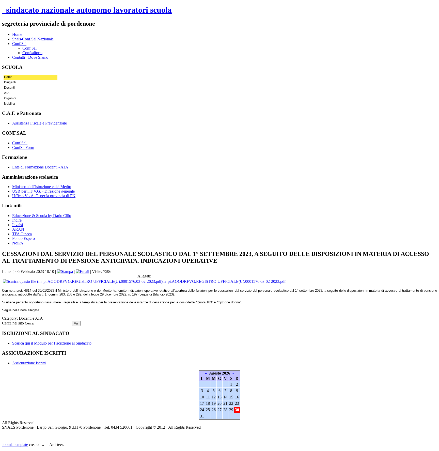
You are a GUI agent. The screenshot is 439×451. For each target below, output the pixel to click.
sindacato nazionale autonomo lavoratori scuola (87, 9)
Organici (10, 98)
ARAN (18, 229)
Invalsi (17, 225)
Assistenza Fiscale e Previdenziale (39, 123)
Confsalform (32, 53)
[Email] (82, 271)
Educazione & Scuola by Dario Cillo (41, 215)
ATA (6, 93)
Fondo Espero (23, 238)
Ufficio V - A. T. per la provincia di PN (43, 196)
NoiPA (17, 243)
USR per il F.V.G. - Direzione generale (43, 191)
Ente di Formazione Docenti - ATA (40, 167)
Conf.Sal (29, 48)
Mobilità (9, 103)
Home (8, 77)
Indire (17, 220)
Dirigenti (10, 82)
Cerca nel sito (13, 323)
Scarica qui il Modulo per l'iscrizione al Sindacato (51, 343)
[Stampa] (65, 271)
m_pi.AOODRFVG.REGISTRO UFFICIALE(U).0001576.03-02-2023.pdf (224, 281)
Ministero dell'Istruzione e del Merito (41, 186)
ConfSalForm (23, 147)
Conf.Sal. (19, 143)
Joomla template (15, 444)
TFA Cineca (22, 234)
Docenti (9, 87)
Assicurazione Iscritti (29, 363)
